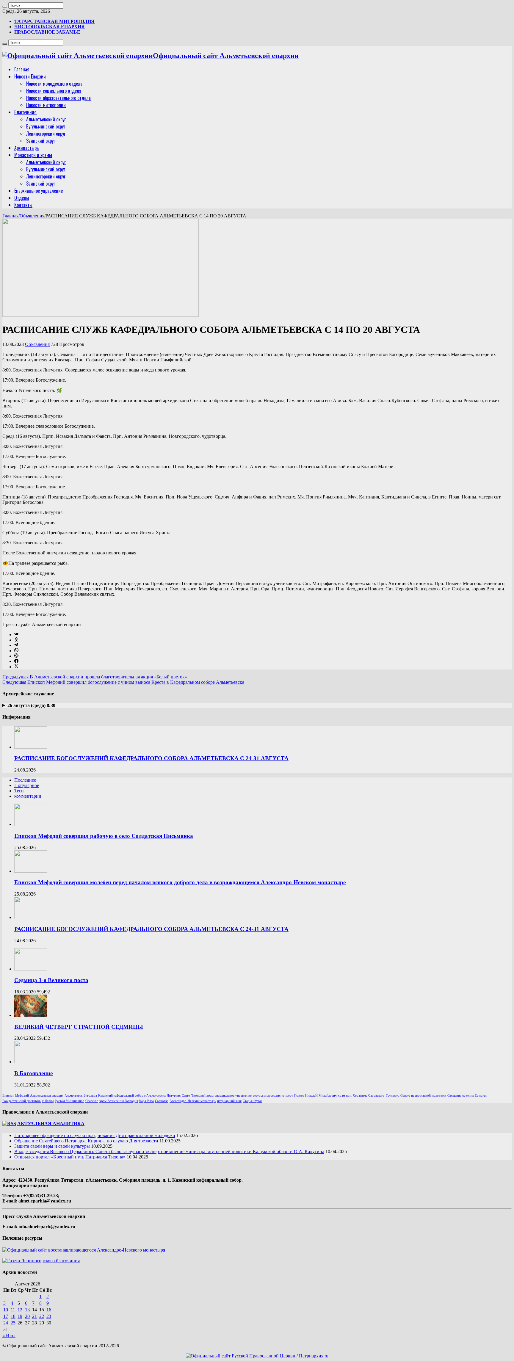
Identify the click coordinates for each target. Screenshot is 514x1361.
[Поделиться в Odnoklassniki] (16, 639)
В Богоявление (33, 1073)
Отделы (21, 197)
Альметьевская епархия (46, 1095)
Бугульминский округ (45, 126)
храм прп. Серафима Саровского (361, 1095)
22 (41, 1316)
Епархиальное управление (38, 190)
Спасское (91, 1101)
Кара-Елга (146, 1101)
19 (20, 1316)
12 (20, 1309)
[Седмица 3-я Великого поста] (30, 968)
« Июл (8, 1335)
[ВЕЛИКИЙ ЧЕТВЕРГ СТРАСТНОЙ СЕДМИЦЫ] (30, 1015)
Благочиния (25, 112)
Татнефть (392, 1095)
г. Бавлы (48, 1101)
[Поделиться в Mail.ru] (16, 655)
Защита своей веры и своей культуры (52, 1146)
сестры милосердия (266, 1095)
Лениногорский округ (45, 133)
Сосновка (161, 1101)
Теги (19, 790)
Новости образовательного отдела (58, 97)
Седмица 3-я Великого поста (51, 980)
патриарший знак (229, 1101)
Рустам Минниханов (69, 1101)
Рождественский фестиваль (21, 1101)
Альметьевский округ (46, 119)
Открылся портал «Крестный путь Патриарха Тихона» (70, 1156)
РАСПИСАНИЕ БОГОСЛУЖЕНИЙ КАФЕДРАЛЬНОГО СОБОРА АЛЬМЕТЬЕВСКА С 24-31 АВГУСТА (151, 758)
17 (5, 1316)
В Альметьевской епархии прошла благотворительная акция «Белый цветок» (94, 676)
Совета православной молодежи (423, 1095)
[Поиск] (4, 7)
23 (48, 1316)
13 (27, 1309)
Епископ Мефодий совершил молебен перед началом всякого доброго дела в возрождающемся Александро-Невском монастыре (180, 882)
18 (13, 1316)
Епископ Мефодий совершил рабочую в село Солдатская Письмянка (103, 836)
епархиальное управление (233, 1095)
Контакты (23, 204)
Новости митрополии (46, 105)
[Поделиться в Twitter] (16, 666)
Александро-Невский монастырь (193, 1101)
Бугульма (90, 1095)
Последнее (25, 780)
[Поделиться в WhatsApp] (16, 650)
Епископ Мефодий (15, 1095)
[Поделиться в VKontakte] (16, 634)
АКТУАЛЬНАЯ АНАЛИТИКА (50, 1123)
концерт (287, 1095)
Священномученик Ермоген (467, 1095)
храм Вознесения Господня (118, 1101)
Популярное (26, 785)
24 (5, 1322)
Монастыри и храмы (33, 155)
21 (34, 1316)
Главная (21, 69)
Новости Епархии (30, 76)
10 (5, 1309)
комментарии (27, 796)
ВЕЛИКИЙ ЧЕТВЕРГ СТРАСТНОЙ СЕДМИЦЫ (78, 1027)
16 (48, 1309)
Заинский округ (40, 140)
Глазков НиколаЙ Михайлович (315, 1095)
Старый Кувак (252, 1101)
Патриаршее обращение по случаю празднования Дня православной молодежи (94, 1135)
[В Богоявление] (30, 1061)
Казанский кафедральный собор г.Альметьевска (132, 1095)
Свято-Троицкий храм (198, 1095)
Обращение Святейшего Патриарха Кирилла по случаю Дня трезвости (86, 1140)
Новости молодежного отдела (54, 83)
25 (13, 1322)
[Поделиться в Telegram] (16, 645)
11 (13, 1309)
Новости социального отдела (53, 90)
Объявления (32, 215)
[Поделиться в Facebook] (16, 661)
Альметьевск (73, 1095)
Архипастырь (26, 147)
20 (27, 1316)
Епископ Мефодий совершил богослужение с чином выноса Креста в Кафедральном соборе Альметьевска (123, 682)
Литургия (174, 1095)
